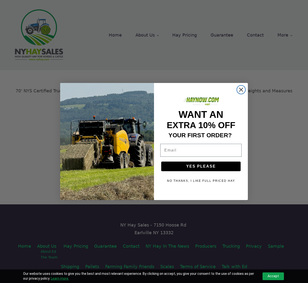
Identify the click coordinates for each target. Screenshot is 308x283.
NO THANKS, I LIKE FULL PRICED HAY (201, 180)
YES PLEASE (201, 166)
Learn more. (60, 278)
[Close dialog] (241, 89)
